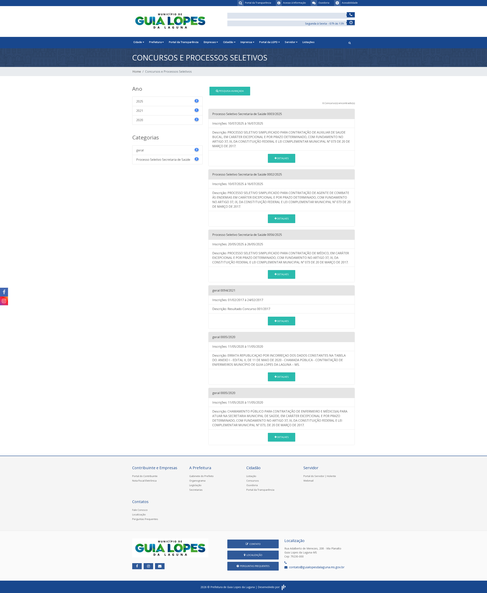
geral (166, 150)
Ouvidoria (252, 485)
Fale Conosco (140, 510)
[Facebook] (4, 292)
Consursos (252, 480)
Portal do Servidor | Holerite (319, 476)
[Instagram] (4, 300)
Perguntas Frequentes (145, 519)
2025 (166, 101)
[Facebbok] (137, 566)
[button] (349, 42)
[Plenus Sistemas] (283, 587)
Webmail (308, 480)
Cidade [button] (138, 42)
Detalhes (283, 158)
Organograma (197, 480)
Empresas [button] (210, 42)
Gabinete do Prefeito (201, 476)
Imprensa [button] (246, 42)
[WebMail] (160, 566)
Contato (254, 544)
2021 (166, 110)
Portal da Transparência (184, 42)
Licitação (251, 476)
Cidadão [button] (228, 42)
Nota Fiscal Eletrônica (144, 480)
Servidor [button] (290, 42)
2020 (166, 120)
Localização (139, 514)
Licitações (308, 42)
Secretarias (196, 489)
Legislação (195, 485)
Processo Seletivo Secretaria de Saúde (166, 159)
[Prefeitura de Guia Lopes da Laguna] (170, 20)
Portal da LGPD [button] (268, 42)
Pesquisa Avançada (231, 91)
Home (136, 71)
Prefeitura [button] (155, 42)
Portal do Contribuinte (145, 476)
